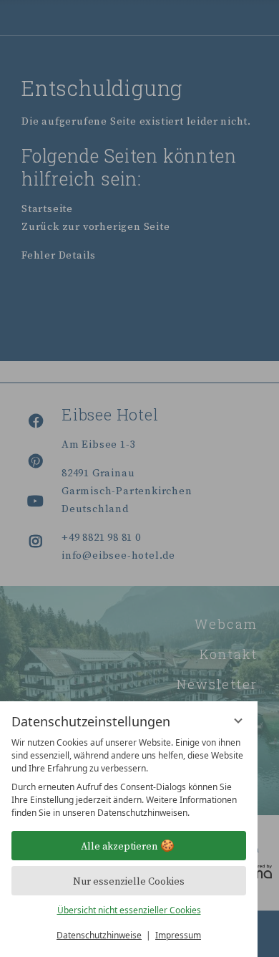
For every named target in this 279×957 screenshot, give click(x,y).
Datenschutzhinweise (99, 935)
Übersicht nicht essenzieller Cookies (129, 910)
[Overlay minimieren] (238, 720)
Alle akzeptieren (119, 846)
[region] (128, 777)
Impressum (178, 935)
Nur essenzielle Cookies (129, 881)
